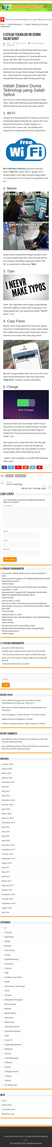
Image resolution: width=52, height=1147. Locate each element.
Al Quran (8, 932)
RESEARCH (8, 1049)
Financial (8, 968)
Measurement (10, 1004)
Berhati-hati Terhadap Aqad (33, 487)
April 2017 (6, 876)
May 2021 (6, 791)
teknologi (20, 476)
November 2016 (8, 894)
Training (7, 1076)
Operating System (11, 1027)
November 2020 (8, 800)
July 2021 (5, 787)
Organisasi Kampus (12, 1031)
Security (7, 1053)
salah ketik (7, 308)
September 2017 (8, 858)
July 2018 (5, 836)
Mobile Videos (10, 1013)
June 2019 (6, 831)
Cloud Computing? (14, 483)
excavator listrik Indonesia (13, 648)
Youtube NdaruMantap (13, 643)
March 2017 (6, 881)
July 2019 (5, 827)
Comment (8, 506)
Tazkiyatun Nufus (11, 1071)
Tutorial (7, 1080)
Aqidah (7, 941)
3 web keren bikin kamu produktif (15, 664)
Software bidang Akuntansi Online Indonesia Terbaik (23, 723)
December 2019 (8, 823)
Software (8, 1062)
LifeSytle (7, 995)
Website (6, 549)
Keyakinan (6, 614)
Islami (7, 991)
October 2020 (7, 805)
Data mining (9, 950)
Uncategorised (10, 1085)
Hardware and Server (13, 977)
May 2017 (6, 872)
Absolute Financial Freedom (13, 626)
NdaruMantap (42, 1136)
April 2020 (6, 809)
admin (8, 43)
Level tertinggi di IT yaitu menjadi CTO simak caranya (23, 715)
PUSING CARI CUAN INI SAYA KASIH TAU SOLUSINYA (23, 651)
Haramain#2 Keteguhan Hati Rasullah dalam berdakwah (24, 587)
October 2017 (7, 854)
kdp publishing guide (10, 746)
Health (7, 982)
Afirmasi (5, 601)
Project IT (8, 1040)
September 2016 (8, 903)
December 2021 (8, 782)
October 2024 (7, 764)
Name (5, 531)
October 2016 (7, 899)
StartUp (7, 1067)
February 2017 (8, 885)
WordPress (19, 1136)
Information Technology (14, 986)
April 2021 (6, 796)
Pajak (6, 1036)
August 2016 (7, 908)
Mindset (7, 1009)
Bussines (8, 946)
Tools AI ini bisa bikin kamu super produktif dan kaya (23, 654)
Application (9, 937)
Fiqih (6, 973)
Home (2, 24)
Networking (9, 1022)
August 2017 (7, 863)
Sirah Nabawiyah (11, 1058)
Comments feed (8, 1109)
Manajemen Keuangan (13, 1000)
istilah (10, 476)
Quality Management (13, 1044)
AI (5, 928)
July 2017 (5, 867)
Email (5, 540)
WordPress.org (8, 1114)
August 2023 (7, 769)
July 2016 (5, 912)
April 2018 (6, 840)
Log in (4, 1100)
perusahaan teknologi (21, 100)
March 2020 (6, 814)
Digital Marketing (15, 24)
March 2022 (6, 773)
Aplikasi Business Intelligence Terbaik (17, 719)
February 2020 (8, 818)
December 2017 (8, 845)
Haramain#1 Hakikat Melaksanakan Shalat (19, 573)
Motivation (8, 1018)
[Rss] (26, 1140)
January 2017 (7, 890)
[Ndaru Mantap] (26, 6)
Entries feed (7, 1105)
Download (8, 964)
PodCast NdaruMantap (13, 568)
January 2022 (7, 778)
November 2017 (8, 849)
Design (7, 955)
